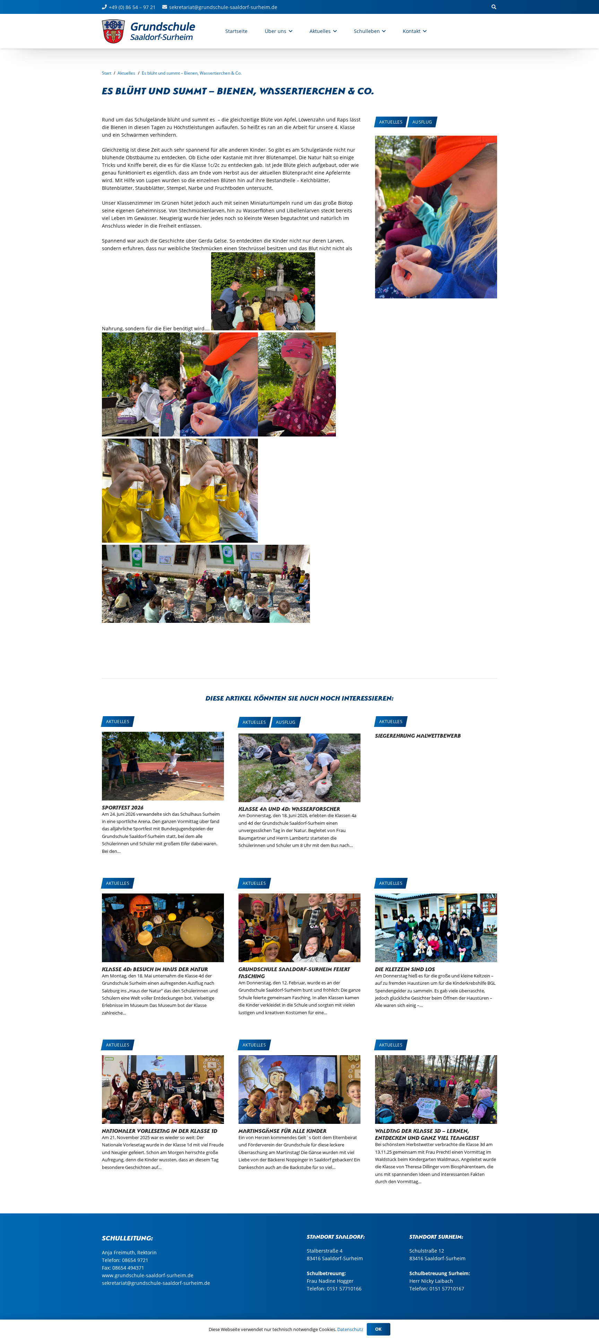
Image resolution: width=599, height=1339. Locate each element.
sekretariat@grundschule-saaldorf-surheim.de (156, 1283)
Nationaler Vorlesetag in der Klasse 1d (159, 1130)
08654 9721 (135, 1260)
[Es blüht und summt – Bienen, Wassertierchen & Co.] (436, 139)
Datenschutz (350, 1329)
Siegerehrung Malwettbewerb (418, 735)
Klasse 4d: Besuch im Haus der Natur (155, 968)
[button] (289, 31)
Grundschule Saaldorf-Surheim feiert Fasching (294, 972)
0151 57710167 (446, 1288)
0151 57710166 (344, 1288)
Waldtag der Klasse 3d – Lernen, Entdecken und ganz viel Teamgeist (427, 1134)
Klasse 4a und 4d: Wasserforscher (289, 808)
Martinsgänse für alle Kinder (282, 1130)
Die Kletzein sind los (405, 968)
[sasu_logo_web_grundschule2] (156, 31)
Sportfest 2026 (123, 807)
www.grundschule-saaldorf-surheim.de (147, 1275)
